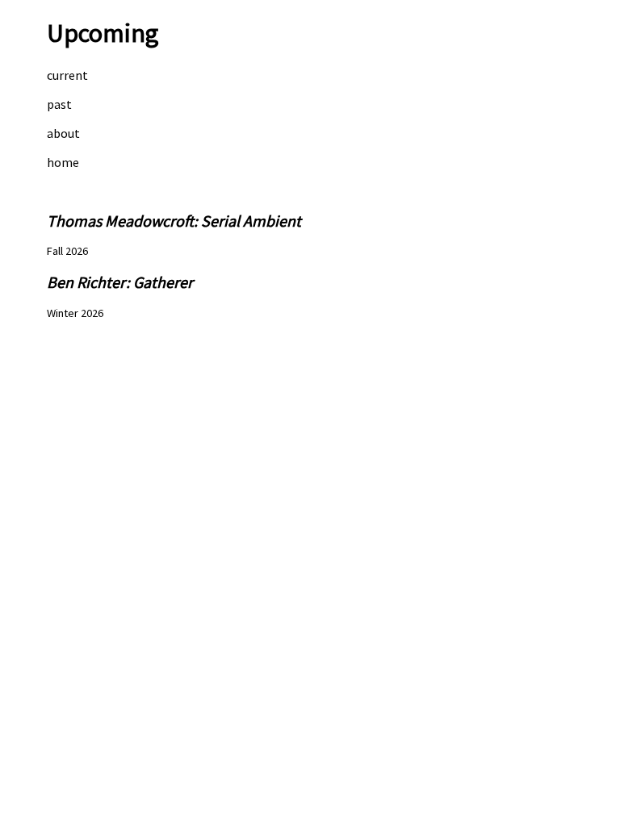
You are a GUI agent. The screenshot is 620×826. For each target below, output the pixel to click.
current (67, 75)
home (63, 162)
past (59, 104)
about (63, 133)
